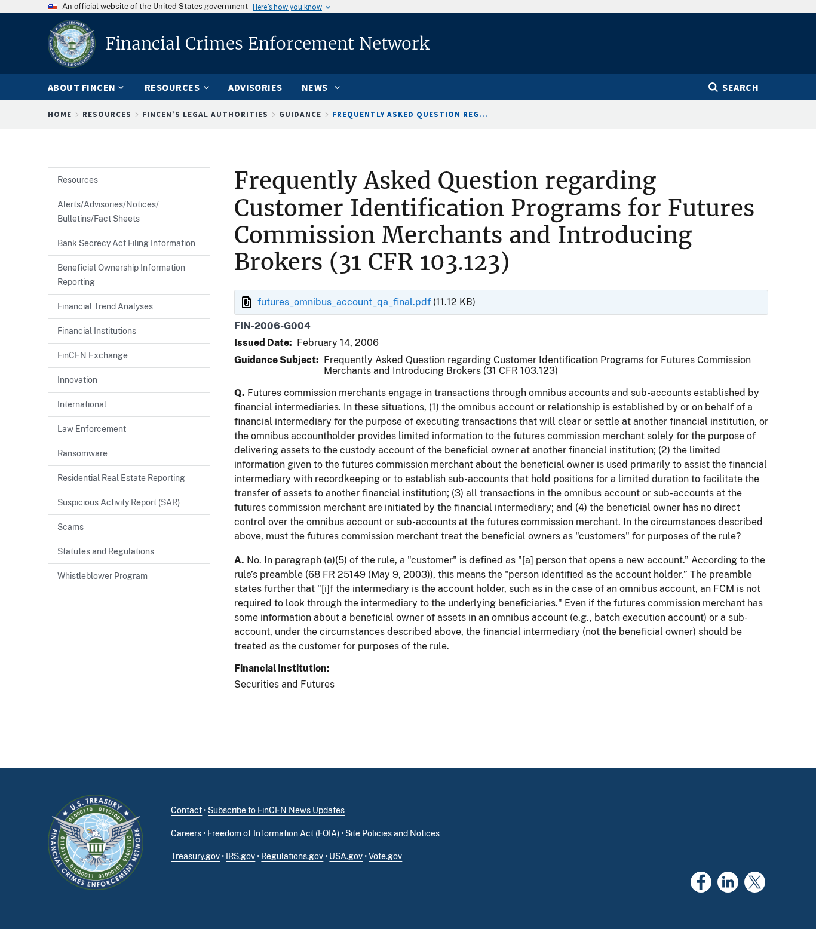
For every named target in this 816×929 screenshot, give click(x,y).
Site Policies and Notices (392, 833)
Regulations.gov (292, 856)
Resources (106, 114)
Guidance (300, 114)
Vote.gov (385, 856)
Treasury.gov (195, 856)
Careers (186, 833)
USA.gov (346, 856)
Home (60, 114)
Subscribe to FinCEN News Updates (276, 810)
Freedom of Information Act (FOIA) (273, 833)
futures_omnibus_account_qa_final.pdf (344, 302)
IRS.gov (240, 856)
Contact (186, 810)
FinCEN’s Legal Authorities (205, 114)
